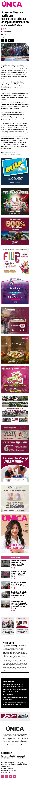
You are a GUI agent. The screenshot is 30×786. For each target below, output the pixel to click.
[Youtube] (14, 776)
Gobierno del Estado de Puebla (8, 154)
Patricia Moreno (8, 31)
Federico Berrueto (6, 770)
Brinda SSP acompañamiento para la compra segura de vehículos (22, 631)
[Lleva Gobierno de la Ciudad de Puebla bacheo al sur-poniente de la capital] (5, 594)
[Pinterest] (9, 40)
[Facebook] (2, 40)
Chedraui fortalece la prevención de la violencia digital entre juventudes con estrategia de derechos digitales (19, 604)
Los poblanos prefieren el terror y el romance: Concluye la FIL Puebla (18, 584)
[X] (6, 40)
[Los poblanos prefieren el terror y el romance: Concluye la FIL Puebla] (5, 585)
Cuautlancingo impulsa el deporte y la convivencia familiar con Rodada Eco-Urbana (18, 574)
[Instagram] (6, 776)
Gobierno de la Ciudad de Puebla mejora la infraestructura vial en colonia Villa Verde (18, 563)
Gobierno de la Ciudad (10, 152)
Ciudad (12, 567)
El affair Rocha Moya (8, 694)
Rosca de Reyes (19, 154)
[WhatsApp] (12, 40)
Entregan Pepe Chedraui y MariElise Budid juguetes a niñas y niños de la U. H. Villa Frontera (8, 631)
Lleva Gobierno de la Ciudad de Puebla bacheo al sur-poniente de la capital (19, 593)
